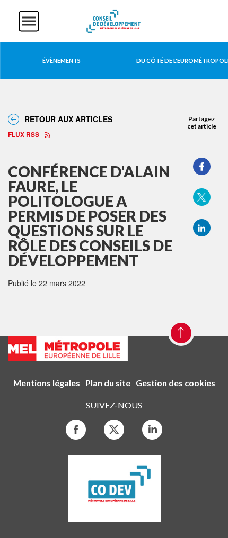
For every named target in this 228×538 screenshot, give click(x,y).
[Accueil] (114, 20)
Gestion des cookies (175, 383)
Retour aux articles (68, 119)
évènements (61, 60)
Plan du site (107, 383)
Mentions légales (46, 383)
